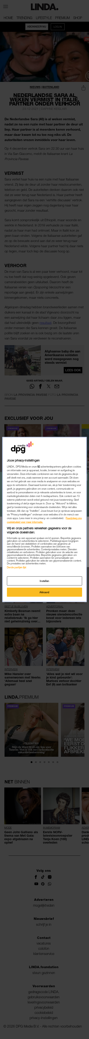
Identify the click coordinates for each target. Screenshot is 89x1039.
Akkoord (44, 592)
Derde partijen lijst (16, 567)
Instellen (44, 581)
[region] (44, 519)
